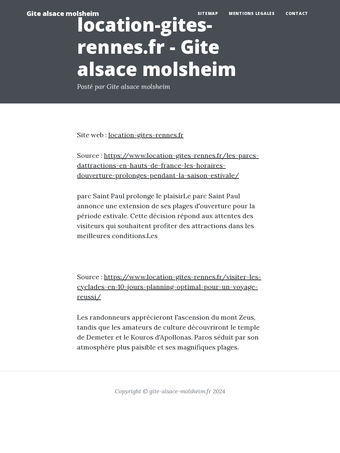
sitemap (208, 13)
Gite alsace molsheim (63, 13)
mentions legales (252, 13)
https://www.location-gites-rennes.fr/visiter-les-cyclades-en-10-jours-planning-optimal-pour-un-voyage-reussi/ (169, 287)
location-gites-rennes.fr (146, 135)
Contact (297, 13)
